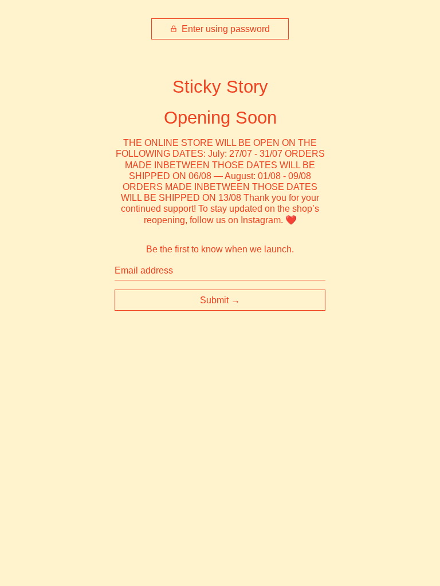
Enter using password (224, 29)
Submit (214, 300)
